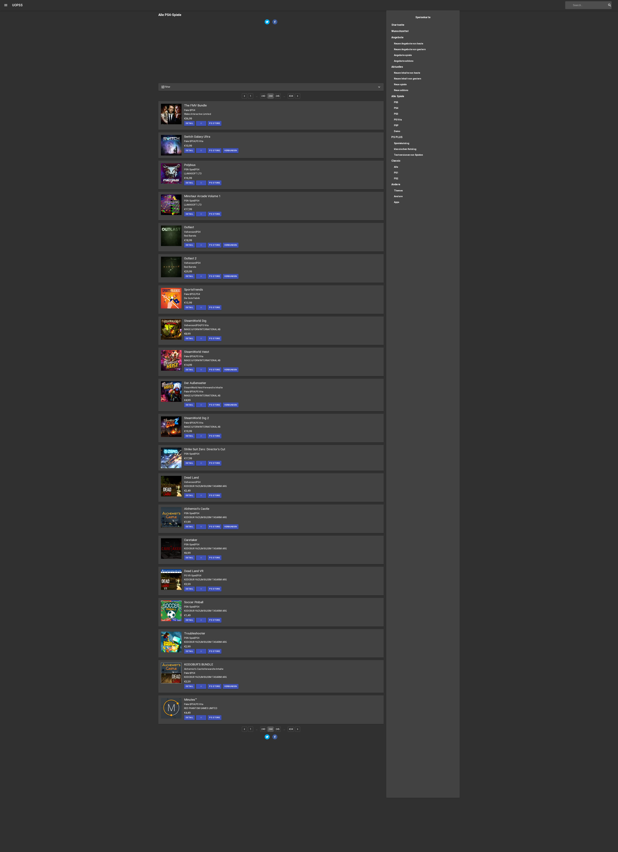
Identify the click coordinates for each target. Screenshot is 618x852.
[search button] (609, 5)
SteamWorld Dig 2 (196, 418)
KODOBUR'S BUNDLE (198, 664)
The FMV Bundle (195, 105)
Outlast (189, 227)
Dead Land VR (193, 571)
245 (278, 96)
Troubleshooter (194, 633)
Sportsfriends (193, 289)
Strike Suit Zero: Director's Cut (204, 449)
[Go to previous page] (244, 96)
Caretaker (190, 540)
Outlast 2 (190, 258)
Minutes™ (190, 699)
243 (263, 96)
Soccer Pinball (193, 602)
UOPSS (17, 5)
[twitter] (267, 22)
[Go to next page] (297, 96)
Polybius (190, 165)
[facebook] (274, 22)
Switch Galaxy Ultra (197, 136)
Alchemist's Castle (196, 509)
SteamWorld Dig (195, 321)
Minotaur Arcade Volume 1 (202, 196)
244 (270, 96)
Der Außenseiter (195, 383)
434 (291, 96)
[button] (271, 87)
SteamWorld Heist (196, 352)
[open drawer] (6, 5)
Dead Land (191, 477)
